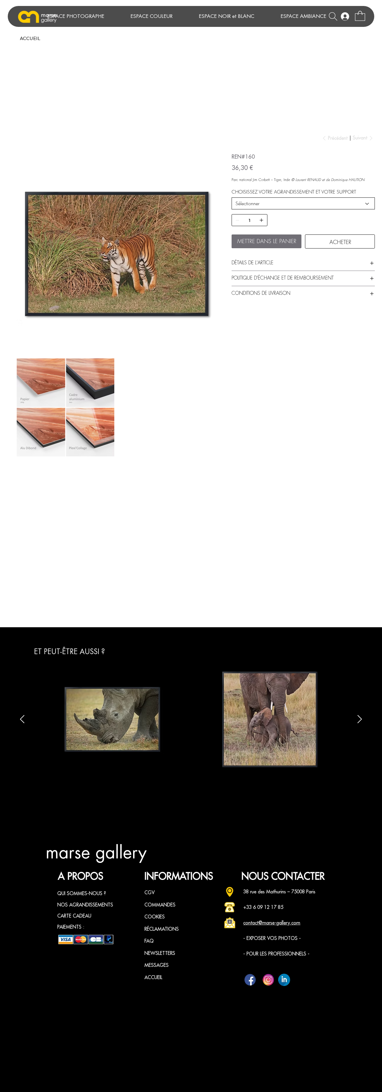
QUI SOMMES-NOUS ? (81, 893)
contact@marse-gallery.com (271, 923)
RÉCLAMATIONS (161, 929)
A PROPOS (80, 876)
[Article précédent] (22, 719)
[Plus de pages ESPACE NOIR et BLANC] (268, 16)
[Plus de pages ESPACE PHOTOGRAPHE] (118, 16)
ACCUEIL (153, 977)
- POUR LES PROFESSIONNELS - (276, 954)
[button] (360, 16)
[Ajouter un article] (261, 220)
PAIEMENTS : (70, 927)
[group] (191, 719)
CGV (149, 892)
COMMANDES (159, 905)
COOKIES (154, 917)
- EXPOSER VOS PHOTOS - (272, 938)
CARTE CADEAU (74, 916)
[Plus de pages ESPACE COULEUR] (187, 16)
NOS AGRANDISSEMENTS (85, 905)
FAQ (149, 941)
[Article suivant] (360, 719)
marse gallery (96, 852)
